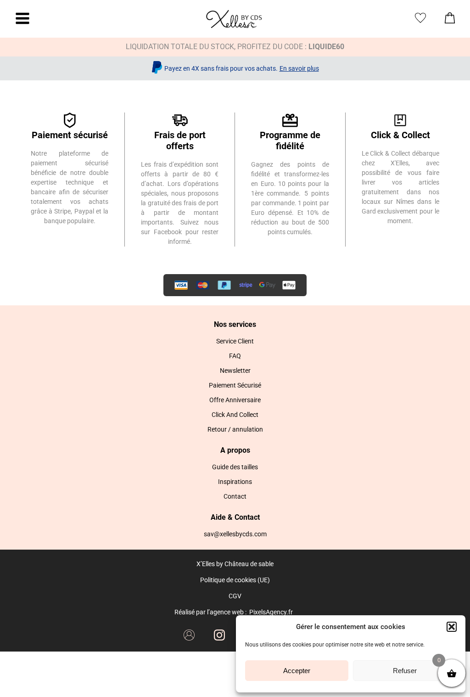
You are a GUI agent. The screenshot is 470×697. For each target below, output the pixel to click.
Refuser (405, 671)
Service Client (235, 341)
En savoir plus (299, 68)
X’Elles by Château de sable (235, 564)
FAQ (235, 356)
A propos (235, 450)
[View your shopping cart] (449, 20)
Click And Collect (235, 414)
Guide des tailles (235, 467)
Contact (235, 496)
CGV (235, 596)
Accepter (296, 671)
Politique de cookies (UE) (235, 580)
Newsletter (235, 370)
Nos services (235, 324)
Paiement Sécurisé (235, 385)
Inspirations (235, 481)
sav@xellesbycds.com (235, 534)
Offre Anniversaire (235, 400)
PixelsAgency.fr (271, 612)
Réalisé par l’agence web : (210, 612)
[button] (451, 626)
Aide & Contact (235, 517)
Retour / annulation (235, 429)
